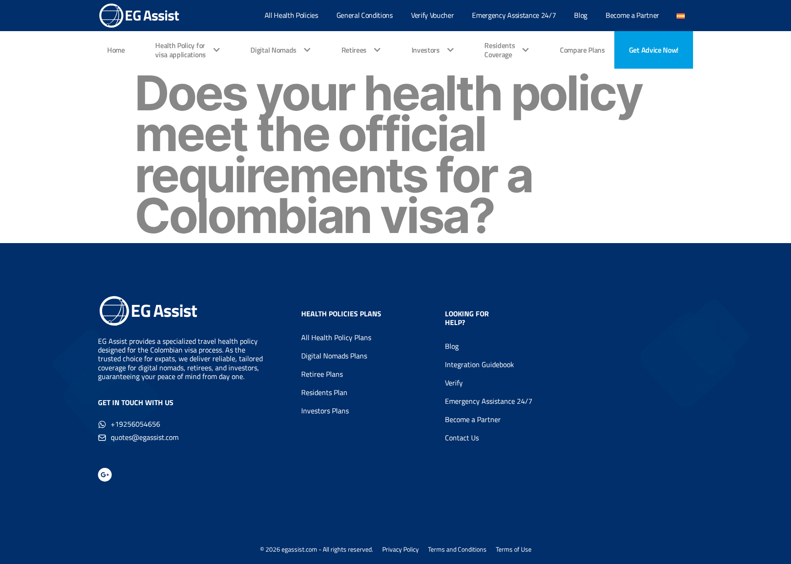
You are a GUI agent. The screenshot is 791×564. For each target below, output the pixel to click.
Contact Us (462, 437)
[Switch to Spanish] (680, 15)
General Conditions (364, 15)
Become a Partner (632, 15)
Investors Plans (325, 410)
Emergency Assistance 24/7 (514, 15)
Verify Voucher (432, 15)
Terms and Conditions (457, 549)
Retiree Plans (322, 374)
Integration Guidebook (479, 364)
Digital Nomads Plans (334, 355)
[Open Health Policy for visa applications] (216, 49)
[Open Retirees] (377, 49)
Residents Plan (324, 392)
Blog (580, 15)
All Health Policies (291, 15)
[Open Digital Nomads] (307, 49)
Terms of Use (513, 549)
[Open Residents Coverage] (525, 49)
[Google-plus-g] (105, 475)
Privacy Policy (400, 549)
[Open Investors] (450, 49)
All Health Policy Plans (336, 337)
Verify (454, 382)
